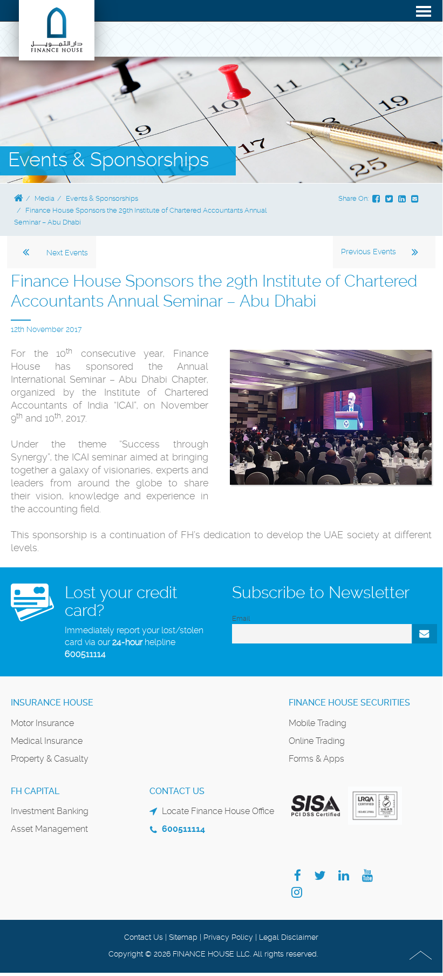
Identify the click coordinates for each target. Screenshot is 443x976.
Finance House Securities (349, 702)
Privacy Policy (228, 937)
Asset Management (49, 829)
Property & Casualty (49, 759)
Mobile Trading (317, 723)
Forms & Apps (316, 759)
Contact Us (143, 937)
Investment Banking (49, 811)
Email (241, 618)
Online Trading (317, 741)
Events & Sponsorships (102, 198)
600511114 (85, 654)
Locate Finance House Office (218, 811)
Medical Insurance (47, 741)
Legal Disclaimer (288, 937)
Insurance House (52, 702)
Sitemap (183, 937)
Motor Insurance (42, 723)
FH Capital (35, 791)
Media (44, 198)
